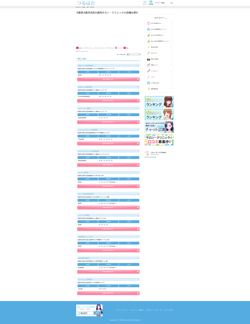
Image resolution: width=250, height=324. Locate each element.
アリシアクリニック (83, 51)
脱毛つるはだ (78, 7)
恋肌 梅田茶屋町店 (84, 258)
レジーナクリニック (101, 48)
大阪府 (88, 7)
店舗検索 (151, 4)
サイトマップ (133, 310)
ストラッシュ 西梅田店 (85, 279)
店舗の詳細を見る (107, 79)
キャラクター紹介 (168, 310)
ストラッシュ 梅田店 (84, 108)
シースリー (120, 48)
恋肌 (127, 48)
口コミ (145, 4)
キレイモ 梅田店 (83, 172)
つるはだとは (149, 310)
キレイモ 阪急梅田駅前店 (86, 194)
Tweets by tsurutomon (150, 157)
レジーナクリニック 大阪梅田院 (88, 129)
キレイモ (112, 48)
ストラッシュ (91, 48)
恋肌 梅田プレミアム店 (85, 236)
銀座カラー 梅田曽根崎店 (86, 65)
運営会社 (141, 310)
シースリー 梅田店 (84, 215)
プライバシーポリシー (122, 310)
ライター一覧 (158, 310)
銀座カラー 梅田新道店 (85, 87)
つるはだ (86, 3)
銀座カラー (81, 48)
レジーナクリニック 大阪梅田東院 (88, 151)
